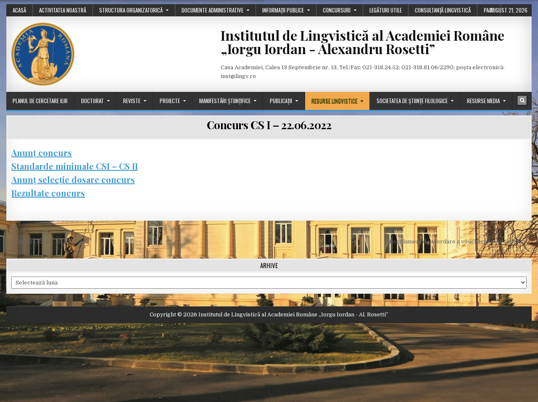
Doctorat (92, 101)
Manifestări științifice (225, 101)
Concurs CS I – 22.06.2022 (269, 124)
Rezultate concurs (48, 192)
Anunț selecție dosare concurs (73, 179)
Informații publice (283, 10)
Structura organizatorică (131, 10)
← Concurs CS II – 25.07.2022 (45, 241)
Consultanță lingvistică (443, 10)
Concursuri (337, 10)
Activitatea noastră (62, 10)
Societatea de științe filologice (412, 101)
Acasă (19, 10)
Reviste (131, 101)
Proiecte (170, 101)
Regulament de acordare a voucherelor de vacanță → (460, 241)
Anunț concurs (41, 152)
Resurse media (483, 101)
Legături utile (385, 10)
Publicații (281, 101)
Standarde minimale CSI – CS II (74, 166)
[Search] (522, 100)
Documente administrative (212, 10)
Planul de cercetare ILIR (40, 101)
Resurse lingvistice (334, 101)
